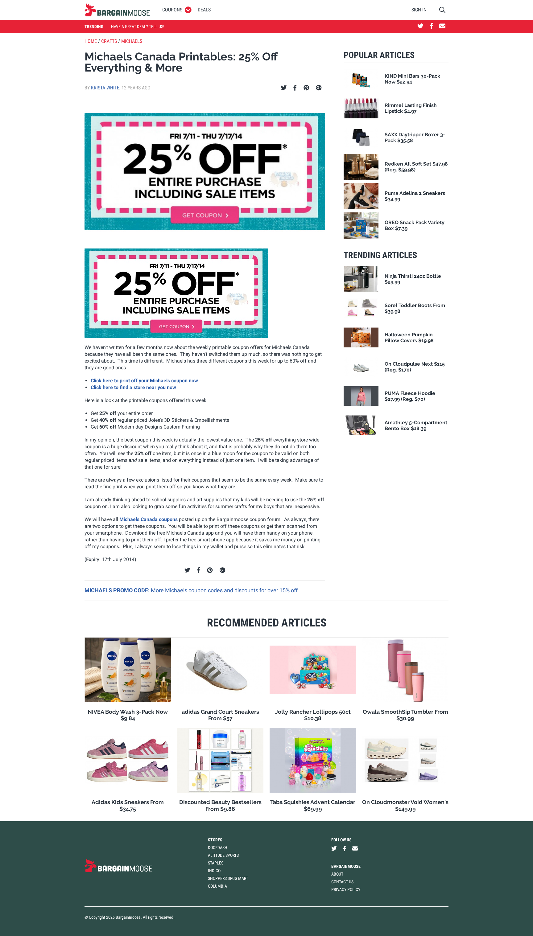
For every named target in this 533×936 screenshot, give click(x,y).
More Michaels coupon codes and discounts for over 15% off (224, 590)
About (337, 874)
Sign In (419, 10)
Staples (215, 862)
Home (91, 41)
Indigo (214, 870)
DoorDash (217, 847)
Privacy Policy (345, 889)
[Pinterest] (306, 88)
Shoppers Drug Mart (228, 878)
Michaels (131, 41)
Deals (204, 10)
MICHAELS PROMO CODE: (118, 590)
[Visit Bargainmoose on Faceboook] (431, 26)
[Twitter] (284, 88)
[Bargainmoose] (117, 10)
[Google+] (318, 88)
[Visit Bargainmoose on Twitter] (420, 26)
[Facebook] (295, 88)
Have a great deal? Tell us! (137, 26)
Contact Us (342, 881)
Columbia (217, 886)
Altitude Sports (223, 855)
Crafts (109, 41)
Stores (215, 839)
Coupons (172, 10)
